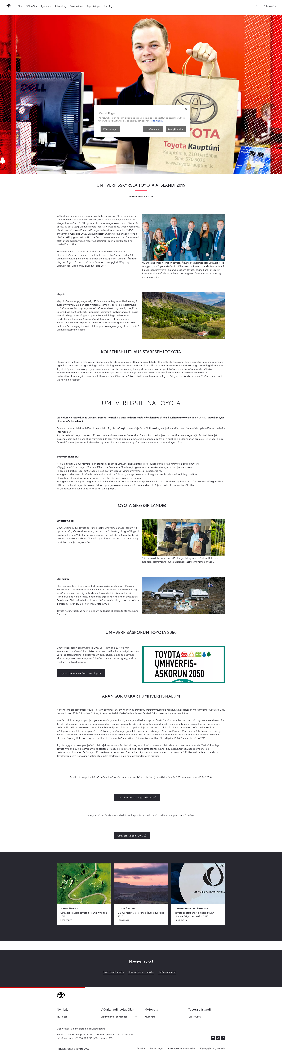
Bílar (20, 6)
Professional (77, 6)
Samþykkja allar (176, 129)
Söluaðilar (32, 6)
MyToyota (150, 1016)
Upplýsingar (94, 6)
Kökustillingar (156, 1048)
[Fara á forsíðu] (9, 6)
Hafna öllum (153, 129)
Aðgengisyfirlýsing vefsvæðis (212, 1048)
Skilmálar (141, 1048)
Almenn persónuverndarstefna (181, 1048)
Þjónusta (46, 6)
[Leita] (256, 6)
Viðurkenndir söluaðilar (114, 1016)
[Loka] (186, 109)
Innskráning (271, 6)
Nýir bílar (62, 1016)
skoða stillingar (156, 120)
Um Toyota (110, 6)
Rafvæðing (60, 6)
